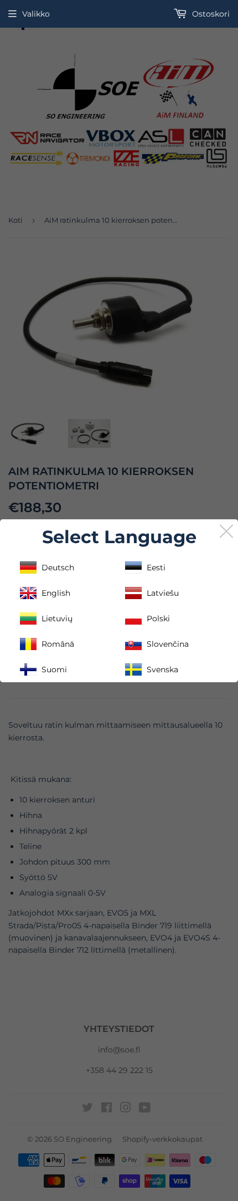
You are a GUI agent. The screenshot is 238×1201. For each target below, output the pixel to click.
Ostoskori (210, 14)
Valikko (36, 14)
